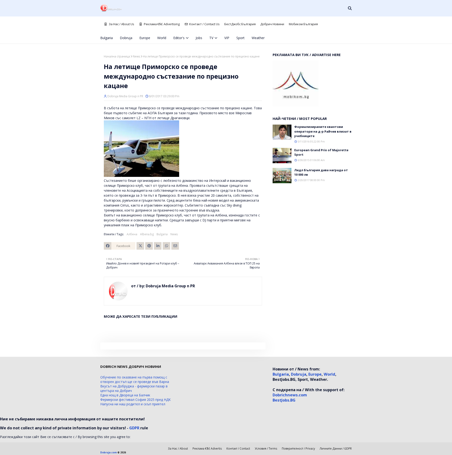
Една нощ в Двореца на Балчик (125, 395)
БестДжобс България (240, 24)
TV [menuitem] (211, 38)
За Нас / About (178, 449)
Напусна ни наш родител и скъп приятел (132, 404)
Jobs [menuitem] (199, 38)
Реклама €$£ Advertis (207, 449)
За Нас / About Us (121, 24)
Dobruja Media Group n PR (125, 96)
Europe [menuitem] (144, 38)
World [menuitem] (161, 38)
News (136, 56)
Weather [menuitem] (258, 38)
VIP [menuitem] (226, 38)
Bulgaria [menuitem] (106, 38)
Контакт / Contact (238, 449)
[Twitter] (140, 246)
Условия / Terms (266, 449)
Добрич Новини (272, 24)
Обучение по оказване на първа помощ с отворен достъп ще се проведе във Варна (134, 379)
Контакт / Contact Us (204, 24)
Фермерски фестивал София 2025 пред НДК (135, 399)
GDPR (134, 428)
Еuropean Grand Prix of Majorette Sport (321, 152)
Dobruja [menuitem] (126, 38)
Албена (132, 234)
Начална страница (117, 56)
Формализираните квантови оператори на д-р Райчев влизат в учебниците (322, 131)
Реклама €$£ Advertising (162, 24)
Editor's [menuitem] (179, 38)
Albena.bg (147, 234)
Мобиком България (303, 24)
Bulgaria (162, 234)
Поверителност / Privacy (298, 449)
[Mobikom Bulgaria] (296, 105)
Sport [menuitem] (240, 38)
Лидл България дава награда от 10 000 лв (321, 172)
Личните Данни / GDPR (336, 449)
